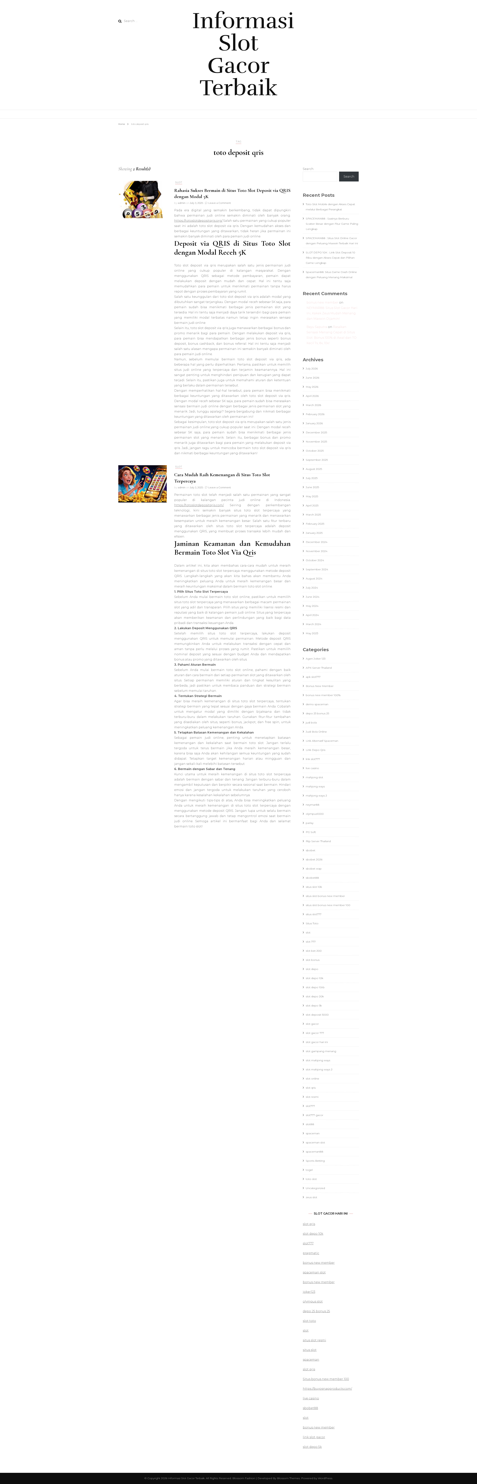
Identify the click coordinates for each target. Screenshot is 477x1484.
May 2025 (312, 496)
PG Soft (311, 832)
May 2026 (312, 386)
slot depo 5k (314, 1005)
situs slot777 (313, 914)
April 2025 (312, 505)
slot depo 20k (315, 996)
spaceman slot (315, 1142)
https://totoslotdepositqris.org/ (198, 220)
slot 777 (311, 941)
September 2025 (317, 460)
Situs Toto (312, 923)
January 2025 (314, 533)
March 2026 (313, 405)
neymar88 (312, 804)
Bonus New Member (320, 686)
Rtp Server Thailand (318, 841)
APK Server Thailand (319, 667)
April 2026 (312, 396)
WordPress (325, 1478)
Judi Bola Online (316, 731)
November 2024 (316, 551)
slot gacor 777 (315, 1033)
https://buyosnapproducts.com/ (327, 1388)
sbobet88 (312, 877)
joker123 (309, 1292)
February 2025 (315, 523)
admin (181, 202)
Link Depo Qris (315, 750)
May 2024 (312, 606)
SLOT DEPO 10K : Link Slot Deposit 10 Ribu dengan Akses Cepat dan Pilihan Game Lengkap (330, 258)
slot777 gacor (314, 1115)
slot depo (312, 969)
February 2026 (315, 414)
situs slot (310, 1350)
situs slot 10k (314, 887)
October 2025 (315, 450)
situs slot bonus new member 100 (328, 905)
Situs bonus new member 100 (326, 1379)
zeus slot (311, 1197)
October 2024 (315, 560)
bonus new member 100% (323, 695)
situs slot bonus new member (325, 896)
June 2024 (312, 596)
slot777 (310, 1106)
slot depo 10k (314, 978)
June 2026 (312, 377)
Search (308, 169)
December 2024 (316, 542)
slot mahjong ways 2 (319, 1069)
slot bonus (313, 960)
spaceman (313, 1133)
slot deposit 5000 (317, 1014)
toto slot (311, 1179)
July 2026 (312, 368)
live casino (312, 768)
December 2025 (316, 432)
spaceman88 (314, 1151)
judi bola (311, 722)
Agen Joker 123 (316, 658)
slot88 (310, 1124)
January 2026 (314, 423)
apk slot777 (313, 677)
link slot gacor (314, 1437)
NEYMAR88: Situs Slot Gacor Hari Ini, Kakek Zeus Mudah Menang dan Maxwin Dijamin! (332, 313)
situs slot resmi (314, 1340)
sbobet (310, 850)
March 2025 (313, 514)
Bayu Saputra (317, 327)
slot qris (311, 1087)
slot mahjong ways (318, 1060)
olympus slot (313, 1301)
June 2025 (312, 487)
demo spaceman (317, 704)
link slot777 (313, 759)
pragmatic (311, 1253)
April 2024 (312, 615)
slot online (312, 1078)
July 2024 (312, 587)
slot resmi (312, 1097)
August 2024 (314, 578)
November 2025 (316, 441)
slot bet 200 (314, 950)
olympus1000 (315, 814)
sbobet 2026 (314, 859)
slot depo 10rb (315, 987)
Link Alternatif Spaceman (322, 740)
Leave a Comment (219, 202)
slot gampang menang (321, 1051)
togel (309, 1170)
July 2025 (312, 478)
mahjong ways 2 (316, 795)
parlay (309, 823)
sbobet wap (314, 868)
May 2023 (312, 633)
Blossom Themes (288, 1478)
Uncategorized (315, 1188)
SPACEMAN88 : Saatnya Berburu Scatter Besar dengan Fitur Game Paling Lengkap (332, 224)
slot (178, 182)
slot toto (309, 1321)
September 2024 (317, 569)
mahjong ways (315, 786)
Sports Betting (315, 1160)
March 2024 (313, 624)
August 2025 (314, 469)
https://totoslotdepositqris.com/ (199, 505)
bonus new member (322, 302)
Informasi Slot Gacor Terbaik (243, 54)
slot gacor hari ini (317, 1042)
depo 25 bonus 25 (317, 713)
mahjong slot (314, 777)
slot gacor (312, 1023)
